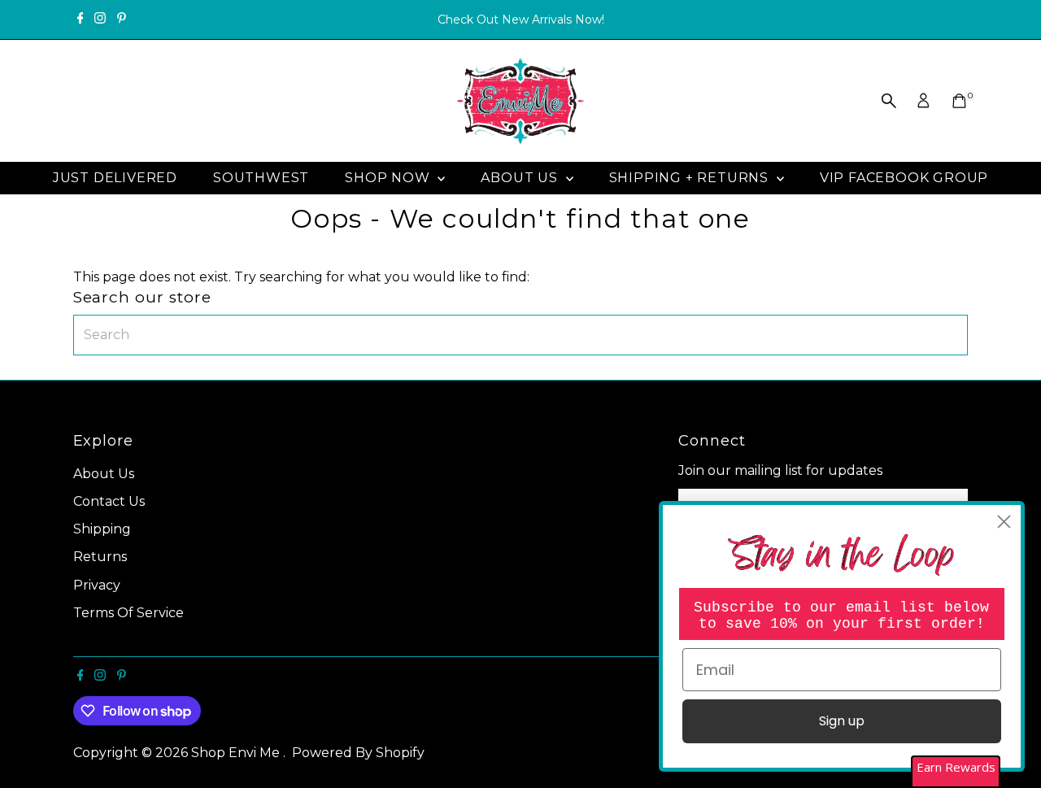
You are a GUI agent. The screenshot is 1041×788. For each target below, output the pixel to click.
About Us (521, 177)
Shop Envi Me (237, 752)
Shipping (102, 529)
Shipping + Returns (691, 177)
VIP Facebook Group (904, 177)
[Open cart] (959, 101)
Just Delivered (115, 177)
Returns (100, 556)
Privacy (96, 585)
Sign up (842, 721)
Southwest (261, 177)
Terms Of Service (128, 612)
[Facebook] (80, 19)
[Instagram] (100, 19)
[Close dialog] (1004, 521)
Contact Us (109, 501)
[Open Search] (889, 101)
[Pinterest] (121, 19)
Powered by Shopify (358, 752)
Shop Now (389, 177)
